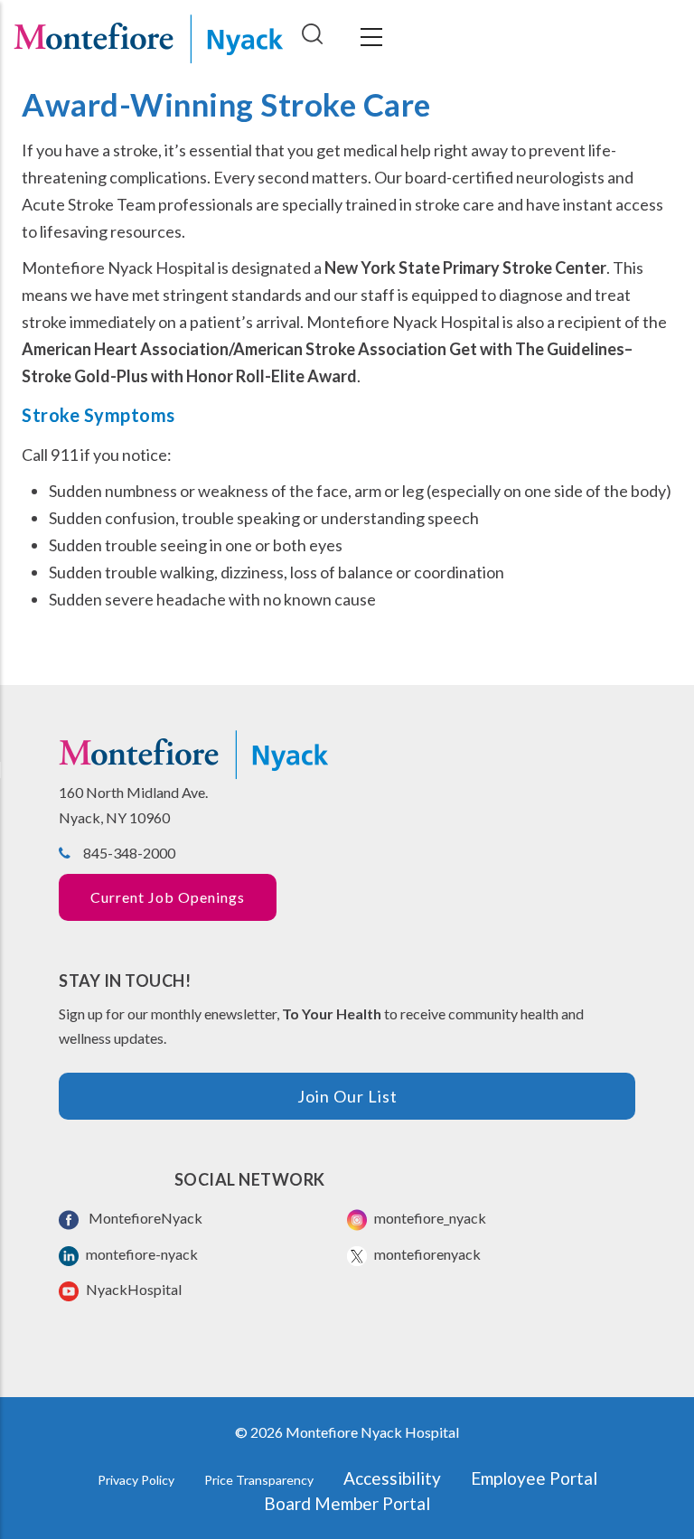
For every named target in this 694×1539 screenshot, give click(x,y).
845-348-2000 (129, 852)
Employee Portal (534, 1478)
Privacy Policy (136, 1479)
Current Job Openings (167, 897)
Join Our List (347, 1096)
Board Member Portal (347, 1503)
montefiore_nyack (428, 1217)
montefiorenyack (426, 1253)
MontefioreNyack (142, 1217)
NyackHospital (132, 1289)
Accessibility (392, 1478)
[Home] (148, 37)
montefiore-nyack (140, 1253)
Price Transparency (259, 1479)
